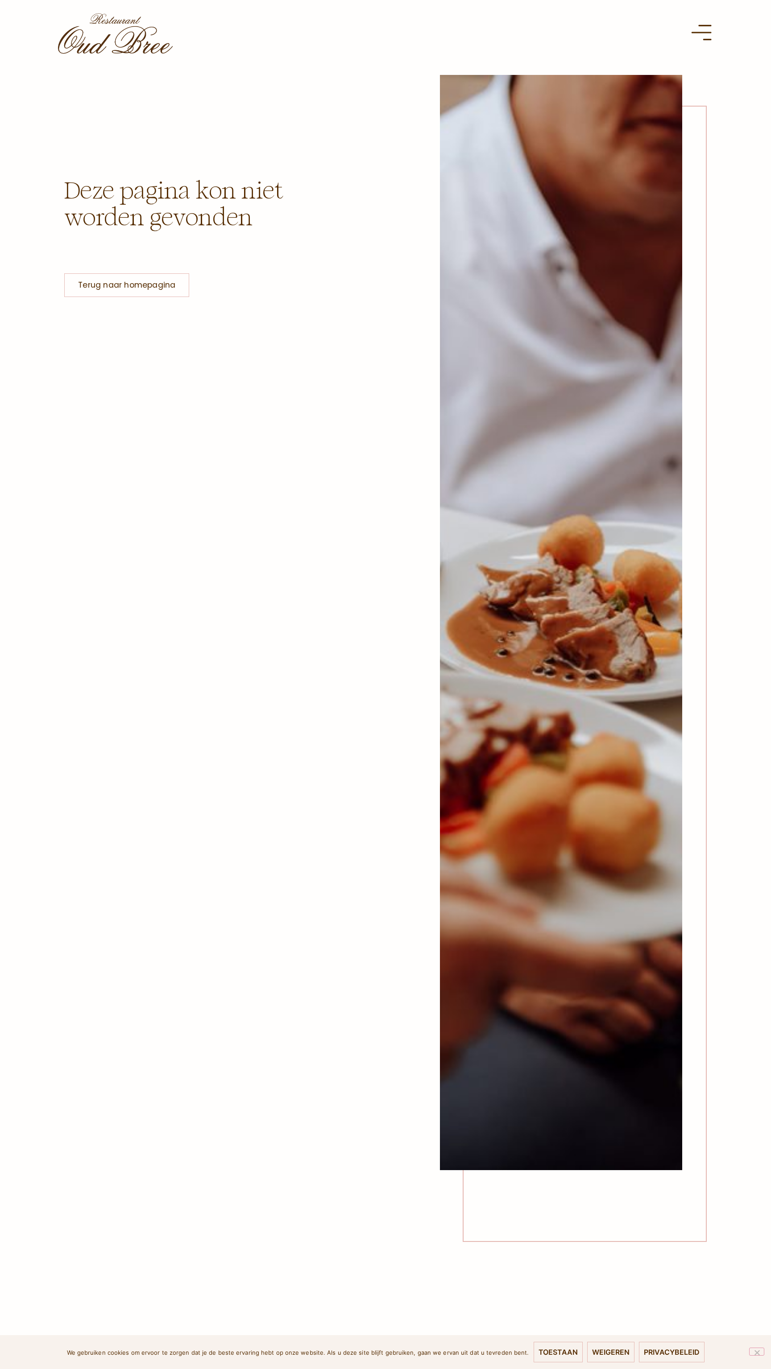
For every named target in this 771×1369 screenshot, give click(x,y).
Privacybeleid (672, 1352)
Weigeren (611, 1352)
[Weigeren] (756, 1352)
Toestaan (558, 1352)
